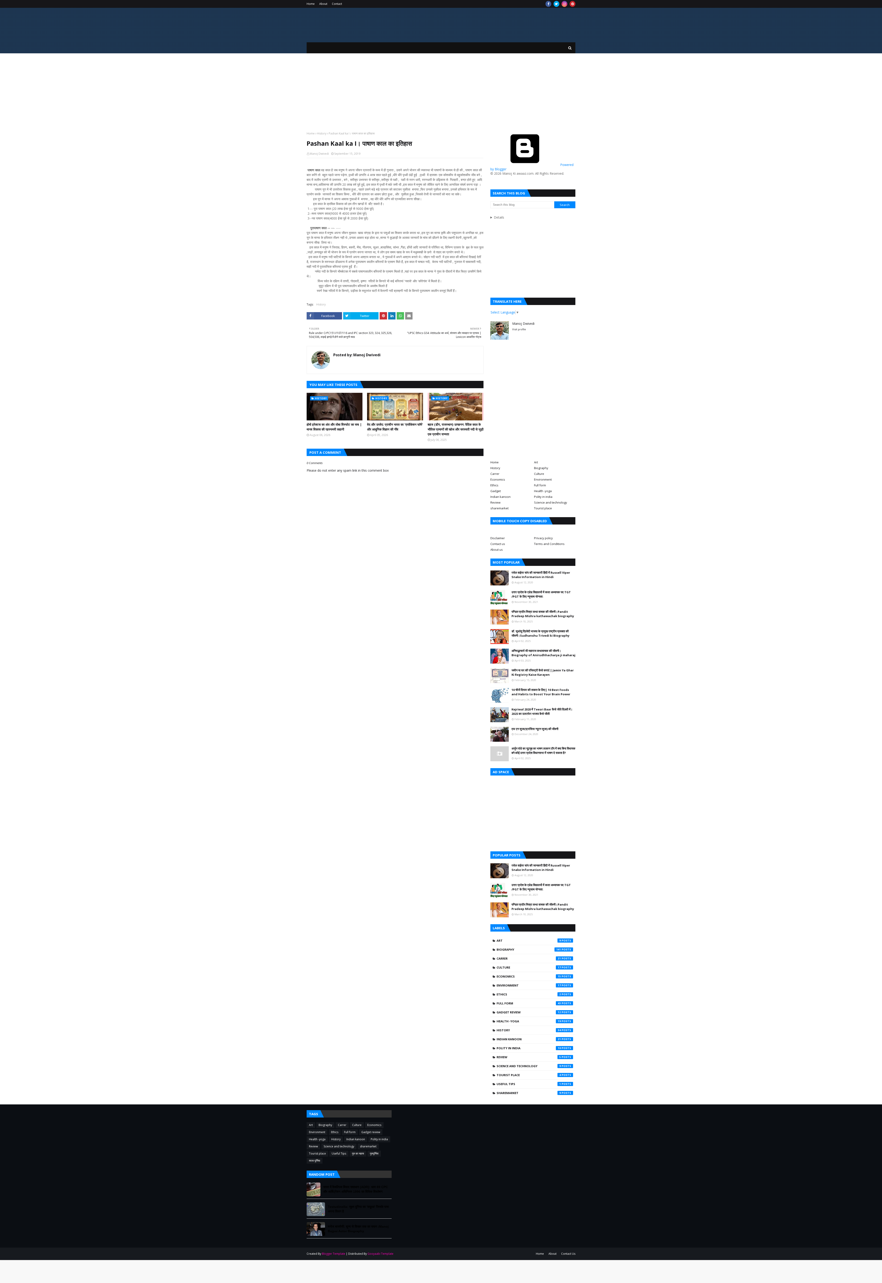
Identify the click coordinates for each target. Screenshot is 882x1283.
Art (536, 462)
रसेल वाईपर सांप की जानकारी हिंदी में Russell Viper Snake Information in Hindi (541, 574)
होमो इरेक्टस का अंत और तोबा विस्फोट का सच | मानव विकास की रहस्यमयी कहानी (334, 426)
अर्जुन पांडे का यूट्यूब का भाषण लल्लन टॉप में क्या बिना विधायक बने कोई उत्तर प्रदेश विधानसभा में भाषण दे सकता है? (543, 750)
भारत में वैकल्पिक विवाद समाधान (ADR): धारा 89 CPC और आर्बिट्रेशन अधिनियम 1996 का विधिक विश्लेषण (355, 1189)
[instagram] (564, 4)
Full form (540, 485)
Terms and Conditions (549, 544)
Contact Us (568, 1254)
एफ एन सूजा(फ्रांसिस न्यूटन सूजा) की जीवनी (535, 729)
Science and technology (550, 502)
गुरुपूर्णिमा (374, 1153)
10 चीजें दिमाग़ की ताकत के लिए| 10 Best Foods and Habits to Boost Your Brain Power (541, 692)
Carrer (494, 474)
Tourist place (543, 508)
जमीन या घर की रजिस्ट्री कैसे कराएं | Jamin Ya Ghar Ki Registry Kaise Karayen (543, 672)
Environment (543, 479)
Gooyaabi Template (380, 1254)
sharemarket (499, 508)
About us (496, 549)
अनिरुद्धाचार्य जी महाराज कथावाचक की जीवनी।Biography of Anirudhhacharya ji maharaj (543, 653)
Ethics (494, 485)
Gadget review (529, 1012)
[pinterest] (572, 4)
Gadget (495, 491)
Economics (497, 479)
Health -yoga (543, 491)
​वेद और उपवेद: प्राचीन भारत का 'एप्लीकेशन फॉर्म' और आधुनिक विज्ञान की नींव (395, 426)
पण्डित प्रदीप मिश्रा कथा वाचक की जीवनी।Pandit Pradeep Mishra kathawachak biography (543, 614)
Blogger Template (333, 1254)
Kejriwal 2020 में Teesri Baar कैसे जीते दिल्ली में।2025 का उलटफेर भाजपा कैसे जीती (542, 711)
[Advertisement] (441, 92)
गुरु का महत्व (358, 1153)
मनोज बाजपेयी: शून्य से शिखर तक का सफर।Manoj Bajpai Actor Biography (358, 1229)
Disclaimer (497, 538)
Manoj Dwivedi (319, 154)
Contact (337, 4)
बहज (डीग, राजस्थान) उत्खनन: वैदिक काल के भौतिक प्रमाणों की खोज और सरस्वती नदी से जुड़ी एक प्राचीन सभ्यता (455, 429)
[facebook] (548, 4)
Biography (541, 468)
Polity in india (543, 497)
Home (311, 4)
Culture (539, 474)
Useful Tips (529, 1084)
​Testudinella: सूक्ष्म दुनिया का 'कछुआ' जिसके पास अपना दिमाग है (358, 1209)
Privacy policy (543, 538)
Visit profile (519, 329)
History (321, 133)
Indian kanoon (500, 497)
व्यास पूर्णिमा (314, 1161)
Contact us (497, 544)
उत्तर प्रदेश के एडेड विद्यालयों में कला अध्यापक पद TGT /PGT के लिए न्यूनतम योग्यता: (541, 594)
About (323, 4)
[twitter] (556, 4)
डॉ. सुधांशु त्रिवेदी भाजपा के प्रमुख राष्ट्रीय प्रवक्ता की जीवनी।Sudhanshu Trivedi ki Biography (540, 633)
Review (495, 502)
